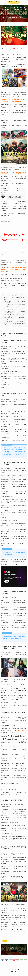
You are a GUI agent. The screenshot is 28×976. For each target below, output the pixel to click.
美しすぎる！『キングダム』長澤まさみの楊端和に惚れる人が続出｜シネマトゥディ (14, 448)
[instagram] (12, 969)
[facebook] (9, 969)
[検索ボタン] (25, 2)
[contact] (18, 969)
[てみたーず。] (14, 2)
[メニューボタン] (2, 2)
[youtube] (15, 969)
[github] (14, 969)
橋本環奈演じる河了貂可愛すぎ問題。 (15, 321)
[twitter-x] (10, 969)
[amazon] (17, 969)
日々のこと (5, 13)
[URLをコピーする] (25, 48)
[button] (2, 48)
